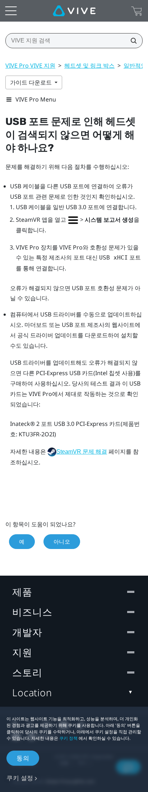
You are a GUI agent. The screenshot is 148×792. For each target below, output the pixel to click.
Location (32, 692)
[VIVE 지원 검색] (131, 40)
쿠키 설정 (19, 778)
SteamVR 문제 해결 (81, 452)
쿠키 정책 (68, 738)
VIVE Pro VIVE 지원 (30, 65)
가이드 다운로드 (31, 82)
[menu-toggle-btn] (11, 11)
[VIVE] (74, 10)
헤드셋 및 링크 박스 (89, 65)
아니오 (62, 541)
